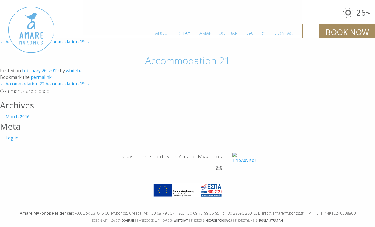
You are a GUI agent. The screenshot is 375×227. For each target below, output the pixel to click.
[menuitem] (163, 33)
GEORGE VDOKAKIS (219, 220)
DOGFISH (128, 220)
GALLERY (256, 33)
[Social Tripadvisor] (219, 167)
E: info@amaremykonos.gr (281, 213)
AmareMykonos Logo (31, 30)
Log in (11, 138)
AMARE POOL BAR (218, 33)
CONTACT (285, 33)
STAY (184, 33)
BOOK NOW (347, 32)
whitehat (75, 71)
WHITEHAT (181, 220)
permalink (41, 77)
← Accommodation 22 (22, 84)
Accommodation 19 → (68, 42)
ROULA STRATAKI (271, 220)
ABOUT (162, 33)
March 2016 (17, 117)
